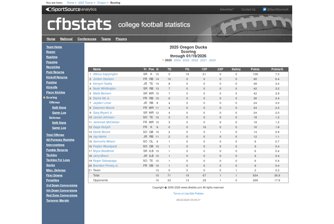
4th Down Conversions (61, 190)
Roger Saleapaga (105, 161)
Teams (106, 39)
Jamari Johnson (103, 117)
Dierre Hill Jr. (101, 98)
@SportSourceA (277, 9)
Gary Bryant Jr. (102, 112)
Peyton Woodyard (105, 146)
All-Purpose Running (60, 140)
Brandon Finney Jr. (105, 165)
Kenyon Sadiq (102, 83)
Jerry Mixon (101, 156)
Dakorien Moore (103, 108)
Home (70, 2)
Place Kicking (55, 92)
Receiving (53, 67)
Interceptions (55, 145)
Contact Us (248, 9)
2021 (203, 60)
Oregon (101, 2)
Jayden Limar (102, 103)
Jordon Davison (103, 79)
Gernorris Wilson (104, 141)
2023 (186, 60)
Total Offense (55, 135)
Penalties (52, 180)
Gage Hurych (102, 127)
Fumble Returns (57, 150)
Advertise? (227, 9)
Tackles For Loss (58, 160)
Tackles (51, 155)
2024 (177, 60)
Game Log (59, 113)
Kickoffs (51, 87)
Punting (51, 82)
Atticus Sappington (105, 74)
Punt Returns (55, 72)
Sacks (50, 165)
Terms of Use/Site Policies (188, 193)
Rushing (51, 57)
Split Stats (59, 107)
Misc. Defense (56, 170)
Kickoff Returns (56, 77)
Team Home (54, 47)
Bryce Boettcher (103, 151)
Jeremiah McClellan (106, 122)
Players (121, 39)
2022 (194, 60)
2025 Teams (85, 2)
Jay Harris (99, 136)
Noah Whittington (104, 88)
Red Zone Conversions (62, 195)
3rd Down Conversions (62, 185)
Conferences (87, 39)
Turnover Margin (57, 200)
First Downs (54, 175)
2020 (212, 60)
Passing (51, 62)
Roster (51, 52)
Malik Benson (102, 93)
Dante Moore (101, 132)
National (66, 39)
